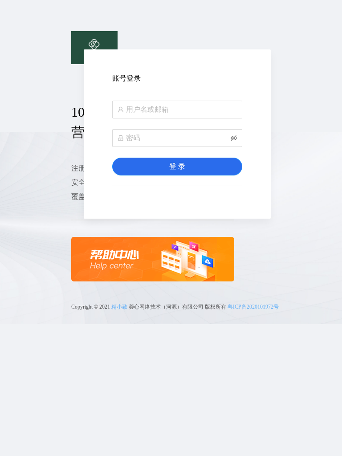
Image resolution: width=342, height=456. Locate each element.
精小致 (119, 307)
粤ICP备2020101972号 (253, 307)
